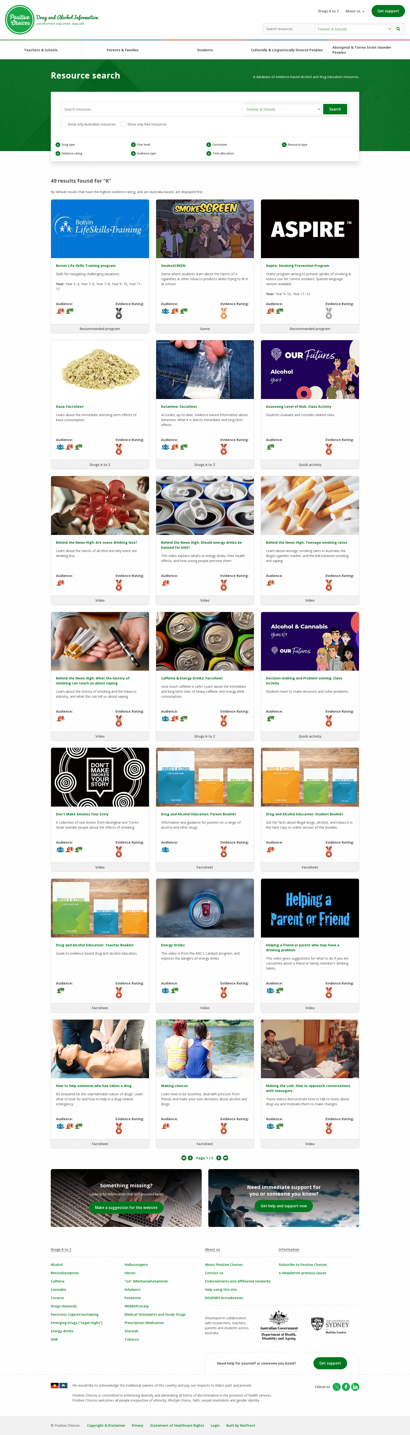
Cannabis (58, 1289)
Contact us (214, 1273)
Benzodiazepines (65, 1273)
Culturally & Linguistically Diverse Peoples (287, 50)
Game (205, 328)
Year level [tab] (141, 144)
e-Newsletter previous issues (302, 1273)
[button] (398, 28)
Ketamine (133, 1298)
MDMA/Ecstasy (137, 1306)
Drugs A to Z (328, 11)
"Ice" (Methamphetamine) (146, 1281)
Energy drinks (62, 1331)
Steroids (131, 1331)
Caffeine (57, 1281)
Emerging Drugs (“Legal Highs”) (76, 1322)
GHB (54, 1339)
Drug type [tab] (65, 144)
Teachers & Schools (41, 50)
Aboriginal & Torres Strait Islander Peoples (361, 50)
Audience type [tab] (144, 153)
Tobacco (132, 1339)
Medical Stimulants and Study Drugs (155, 1314)
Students (205, 50)
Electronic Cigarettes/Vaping (74, 1314)
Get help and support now (284, 1205)
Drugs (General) (63, 1306)
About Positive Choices (223, 1264)
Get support (388, 11)
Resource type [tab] (295, 144)
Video (100, 600)
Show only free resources (146, 124)
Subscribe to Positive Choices (303, 1264)
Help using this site (221, 1289)
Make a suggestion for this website (126, 1207)
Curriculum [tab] (217, 144)
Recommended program (100, 328)
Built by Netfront (240, 1425)
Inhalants (132, 1289)
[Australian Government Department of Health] (282, 1328)
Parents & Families (123, 50)
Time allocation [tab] (220, 153)
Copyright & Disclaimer (106, 1425)
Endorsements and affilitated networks (237, 1281)
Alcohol (57, 1264)
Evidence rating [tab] (69, 153)
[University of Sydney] (333, 1328)
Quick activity (310, 464)
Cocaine (57, 1298)
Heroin (130, 1273)
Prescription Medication (144, 1322)
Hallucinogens (136, 1264)
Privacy (138, 1425)
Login (215, 1425)
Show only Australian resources (91, 124)
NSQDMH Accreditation (224, 1298)
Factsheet (205, 867)
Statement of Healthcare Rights (177, 1425)
